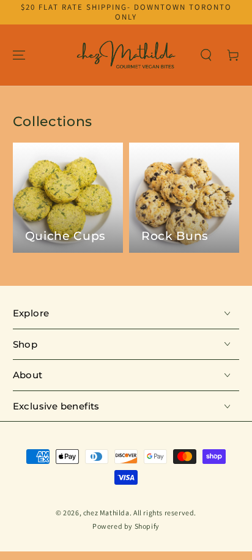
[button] (206, 55)
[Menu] (19, 55)
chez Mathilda (106, 512)
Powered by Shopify (126, 526)
